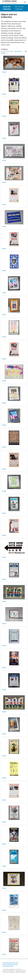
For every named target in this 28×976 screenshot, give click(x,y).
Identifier (3, 53)
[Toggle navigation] (25, 2)
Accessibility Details (7, 966)
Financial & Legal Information (10, 962)
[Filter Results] (26, 51)
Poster (4, 72)
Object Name (18, 51)
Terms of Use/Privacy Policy (10, 964)
